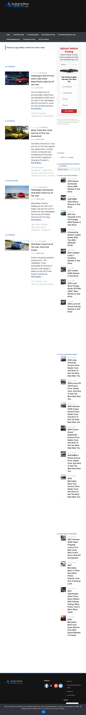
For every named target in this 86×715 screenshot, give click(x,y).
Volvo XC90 (51, 175)
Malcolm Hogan (40, 139)
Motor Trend (35, 173)
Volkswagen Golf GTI (37, 116)
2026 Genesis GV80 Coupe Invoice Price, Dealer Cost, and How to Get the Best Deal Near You (74, 414)
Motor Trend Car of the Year (39, 113)
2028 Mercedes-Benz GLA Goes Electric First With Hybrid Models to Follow (74, 627)
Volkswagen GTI (46, 230)
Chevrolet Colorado (47, 170)
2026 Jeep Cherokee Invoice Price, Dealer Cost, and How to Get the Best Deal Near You (74, 368)
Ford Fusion (39, 281)
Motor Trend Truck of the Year (39, 175)
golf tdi (38, 224)
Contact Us (70, 691)
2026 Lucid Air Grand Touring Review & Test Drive (74, 307)
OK (44, 712)
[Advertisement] (56, 17)
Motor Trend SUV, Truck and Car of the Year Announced (41, 133)
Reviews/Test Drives (29, 39)
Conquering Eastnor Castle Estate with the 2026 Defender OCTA (74, 239)
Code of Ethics (71, 695)
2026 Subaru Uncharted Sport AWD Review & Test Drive (74, 186)
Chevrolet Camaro (36, 170)
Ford (33, 281)
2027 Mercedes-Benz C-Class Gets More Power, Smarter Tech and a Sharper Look (74, 574)
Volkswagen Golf (36, 230)
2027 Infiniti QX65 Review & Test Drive (73, 273)
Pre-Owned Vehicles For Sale (66, 35)
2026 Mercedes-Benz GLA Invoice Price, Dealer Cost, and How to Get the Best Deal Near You (74, 487)
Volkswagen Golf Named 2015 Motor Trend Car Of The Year (42, 193)
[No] (83, 709)
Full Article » (36, 108)
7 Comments (43, 241)
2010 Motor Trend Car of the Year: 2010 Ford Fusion (42, 247)
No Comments (43, 73)
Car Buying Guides (32, 35)
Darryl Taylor (39, 88)
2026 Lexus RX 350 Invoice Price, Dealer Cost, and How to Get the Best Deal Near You (74, 391)
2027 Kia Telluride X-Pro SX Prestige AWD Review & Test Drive (74, 219)
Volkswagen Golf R (49, 116)
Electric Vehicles (44, 39)
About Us (69, 681)
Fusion (45, 281)
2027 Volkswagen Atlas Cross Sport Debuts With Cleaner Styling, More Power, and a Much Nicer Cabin (74, 601)
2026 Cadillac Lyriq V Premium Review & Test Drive (74, 258)
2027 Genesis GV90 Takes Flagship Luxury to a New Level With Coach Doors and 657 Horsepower (74, 548)
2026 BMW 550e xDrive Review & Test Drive (74, 203)
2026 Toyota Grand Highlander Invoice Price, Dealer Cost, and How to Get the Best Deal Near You (74, 438)
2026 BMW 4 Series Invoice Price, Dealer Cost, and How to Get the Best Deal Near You (74, 463)
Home (8, 35)
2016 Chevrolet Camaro (38, 167)
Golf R (33, 224)
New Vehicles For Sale (48, 35)
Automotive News (18, 35)
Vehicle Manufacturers (13, 39)
